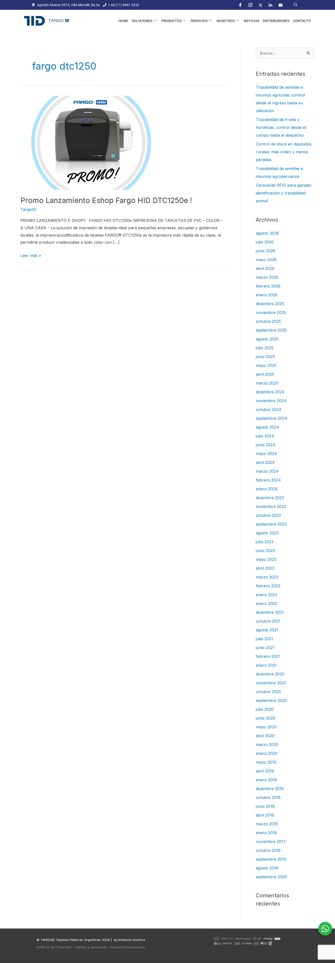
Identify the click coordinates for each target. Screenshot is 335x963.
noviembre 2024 (271, 400)
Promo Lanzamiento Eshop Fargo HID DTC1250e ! (106, 200)
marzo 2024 (267, 471)
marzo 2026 (267, 277)
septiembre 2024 (271, 418)
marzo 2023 (267, 577)
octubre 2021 (268, 621)
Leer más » (30, 255)
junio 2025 (265, 356)
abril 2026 (265, 268)
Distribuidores (276, 21)
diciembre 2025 (270, 303)
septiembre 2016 (271, 859)
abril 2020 (265, 735)
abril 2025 (265, 374)
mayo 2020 (266, 726)
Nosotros (226, 21)
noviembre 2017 (271, 841)
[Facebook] (240, 5)
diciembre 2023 (270, 497)
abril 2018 (265, 815)
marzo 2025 (267, 383)
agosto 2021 (267, 629)
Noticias (251, 21)
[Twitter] (260, 5)
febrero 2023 (268, 585)
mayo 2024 (266, 453)
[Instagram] (250, 5)
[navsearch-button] (295, 5)
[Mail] (280, 5)
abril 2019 (265, 771)
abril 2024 (265, 462)
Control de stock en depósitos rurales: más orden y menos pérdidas (283, 152)
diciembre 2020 (270, 674)
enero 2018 (266, 832)
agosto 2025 (267, 339)
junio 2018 (265, 806)
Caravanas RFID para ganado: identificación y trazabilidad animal (284, 193)
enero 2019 (266, 779)
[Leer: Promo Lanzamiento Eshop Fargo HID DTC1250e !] (91, 142)
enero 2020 (266, 753)
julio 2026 (265, 242)
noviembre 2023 (271, 506)
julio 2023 (264, 541)
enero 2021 (266, 665)
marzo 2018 (267, 823)
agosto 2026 (267, 233)
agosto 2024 (267, 427)
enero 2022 (266, 603)
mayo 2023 (266, 559)
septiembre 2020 (271, 700)
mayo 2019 (266, 762)
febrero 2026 (268, 286)
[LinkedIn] (270, 5)
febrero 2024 (268, 480)
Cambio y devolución (91, 947)
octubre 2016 (268, 850)
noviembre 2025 (271, 312)
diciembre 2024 (270, 391)
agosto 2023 (267, 532)
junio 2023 (265, 550)
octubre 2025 (268, 321)
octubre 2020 (268, 691)
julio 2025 (264, 347)
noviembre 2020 (271, 682)
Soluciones (142, 21)
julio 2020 (265, 709)
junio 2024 (265, 444)
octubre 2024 (268, 409)
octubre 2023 (268, 515)
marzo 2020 (267, 744)
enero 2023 (266, 594)
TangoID (28, 209)
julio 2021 (264, 638)
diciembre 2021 (269, 612)
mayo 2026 (266, 259)
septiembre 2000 (271, 876)
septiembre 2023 (271, 524)
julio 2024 (265, 435)
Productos (171, 21)
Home (123, 21)
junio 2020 (265, 718)
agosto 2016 (267, 868)
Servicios (199, 21)
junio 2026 (265, 250)
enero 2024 (267, 488)
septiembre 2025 (271, 330)
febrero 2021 (268, 656)
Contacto (302, 21)
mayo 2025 (266, 365)
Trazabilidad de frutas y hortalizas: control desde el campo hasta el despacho (281, 127)
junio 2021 (265, 647)
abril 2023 (265, 568)
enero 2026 (266, 294)
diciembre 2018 (270, 788)
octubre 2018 (268, 797)
